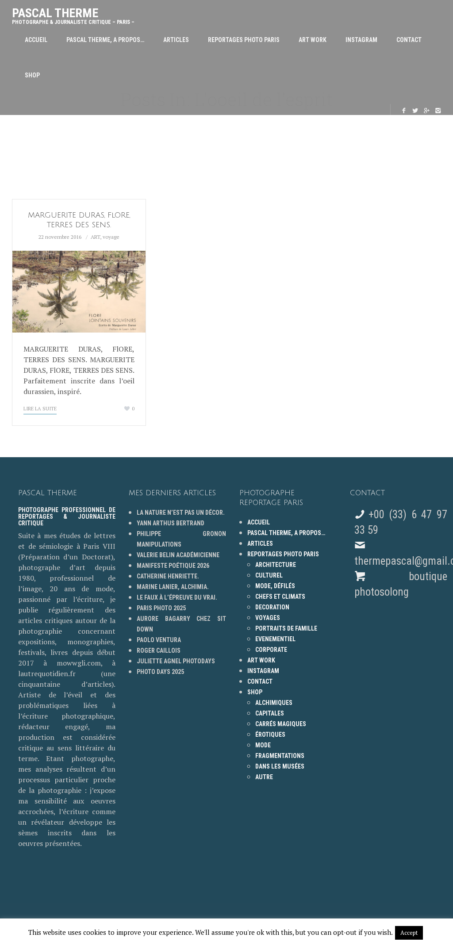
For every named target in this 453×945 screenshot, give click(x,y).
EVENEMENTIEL (275, 639)
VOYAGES (267, 617)
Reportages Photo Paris (244, 39)
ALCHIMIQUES (273, 702)
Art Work (312, 39)
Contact (409, 39)
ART (95, 236)
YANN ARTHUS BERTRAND (170, 523)
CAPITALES (269, 713)
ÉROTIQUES (270, 734)
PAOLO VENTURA (159, 639)
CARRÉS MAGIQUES (280, 723)
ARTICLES (176, 39)
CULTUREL (269, 575)
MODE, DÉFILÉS (275, 585)
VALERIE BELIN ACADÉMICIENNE (178, 555)
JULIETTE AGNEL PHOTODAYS (176, 661)
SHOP (32, 75)
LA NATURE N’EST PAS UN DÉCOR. (181, 512)
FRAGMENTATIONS (279, 755)
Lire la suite (40, 409)
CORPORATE (271, 649)
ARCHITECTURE (275, 564)
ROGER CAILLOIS (158, 650)
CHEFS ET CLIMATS (280, 596)
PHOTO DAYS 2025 (160, 671)
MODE (263, 745)
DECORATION (272, 607)
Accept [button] (409, 933)
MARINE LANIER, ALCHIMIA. (173, 586)
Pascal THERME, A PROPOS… (105, 39)
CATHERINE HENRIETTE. (168, 576)
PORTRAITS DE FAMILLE (286, 628)
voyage (111, 236)
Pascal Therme (73, 14)
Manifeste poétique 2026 (173, 565)
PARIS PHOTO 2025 (161, 608)
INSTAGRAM (361, 39)
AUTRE (264, 776)
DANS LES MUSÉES (279, 766)
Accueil (36, 39)
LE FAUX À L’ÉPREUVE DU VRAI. (177, 597)
